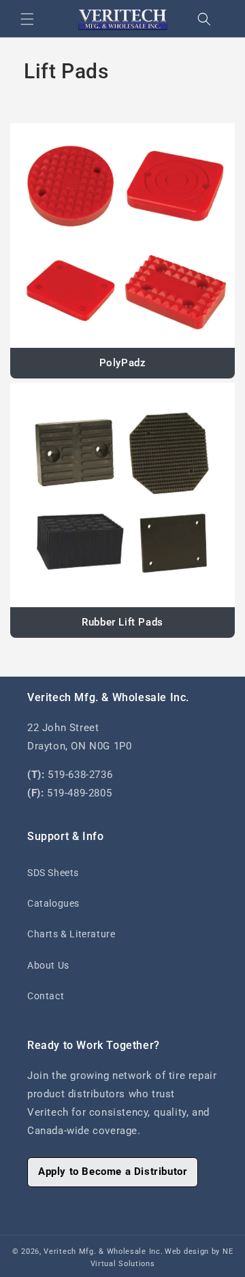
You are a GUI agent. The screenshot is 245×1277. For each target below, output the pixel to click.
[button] (27, 19)
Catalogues (53, 903)
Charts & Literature (71, 933)
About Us (48, 965)
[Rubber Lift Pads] (122, 495)
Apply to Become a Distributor (112, 1171)
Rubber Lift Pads (122, 622)
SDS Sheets (53, 872)
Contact (45, 995)
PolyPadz (122, 363)
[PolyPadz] (122, 235)
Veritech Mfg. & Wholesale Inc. (103, 1251)
